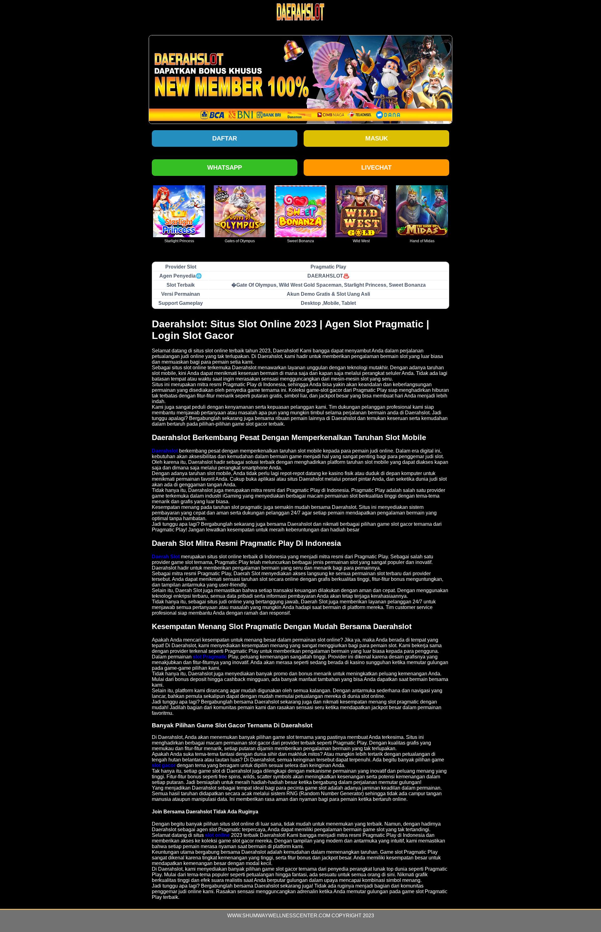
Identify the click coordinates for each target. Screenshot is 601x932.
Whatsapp (224, 167)
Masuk (376, 138)
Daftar (224, 138)
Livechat (376, 167)
